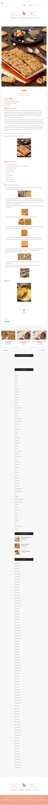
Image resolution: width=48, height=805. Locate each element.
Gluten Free (17, 440)
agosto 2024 (17, 581)
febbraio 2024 (17, 595)
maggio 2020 (17, 713)
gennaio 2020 (17, 724)
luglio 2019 (17, 740)
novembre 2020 (18, 697)
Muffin (16, 459)
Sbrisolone (17, 504)
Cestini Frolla (17, 389)
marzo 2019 (17, 751)
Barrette (16, 378)
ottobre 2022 (17, 635)
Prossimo (43, 350)
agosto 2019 (17, 738)
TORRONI (17, 520)
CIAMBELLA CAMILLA (25, 551)
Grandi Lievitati (18, 442)
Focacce (16, 432)
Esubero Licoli (17, 429)
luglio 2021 (17, 676)
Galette (16, 434)
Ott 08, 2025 (23, 547)
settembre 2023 (18, 606)
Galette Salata (17, 437)
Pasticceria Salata (18, 488)
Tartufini (16, 518)
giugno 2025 (17, 568)
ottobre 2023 (17, 603)
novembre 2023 (18, 600)
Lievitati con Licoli (18, 450)
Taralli (16, 512)
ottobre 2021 (17, 668)
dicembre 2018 (17, 759)
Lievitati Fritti (17, 453)
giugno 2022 (17, 646)
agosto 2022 (17, 641)
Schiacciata (17, 507)
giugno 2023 (17, 614)
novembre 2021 (18, 665)
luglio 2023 (17, 611)
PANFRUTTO (17, 477)
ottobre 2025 (17, 563)
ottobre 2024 (17, 579)
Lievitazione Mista (18, 456)
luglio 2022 (17, 643)
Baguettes (17, 375)
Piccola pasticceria (18, 491)
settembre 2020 (18, 703)
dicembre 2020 (17, 694)
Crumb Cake (17, 410)
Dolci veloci (17, 426)
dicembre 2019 (17, 727)
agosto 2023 (17, 608)
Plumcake (16, 496)
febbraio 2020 (17, 721)
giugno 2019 (17, 743)
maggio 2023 (17, 616)
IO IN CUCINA (28, 1)
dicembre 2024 (17, 573)
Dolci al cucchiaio (18, 421)
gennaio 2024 (17, 598)
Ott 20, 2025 (23, 540)
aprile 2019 (17, 748)
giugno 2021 (17, 678)
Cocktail (16, 399)
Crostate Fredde (18, 407)
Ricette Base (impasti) (19, 499)
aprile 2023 (17, 619)
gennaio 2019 (17, 756)
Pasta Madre (17, 483)
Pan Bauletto (17, 461)
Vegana (16, 528)
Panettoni (17, 475)
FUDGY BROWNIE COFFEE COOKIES (24, 342)
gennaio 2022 (17, 660)
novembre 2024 (18, 576)
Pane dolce (17, 472)
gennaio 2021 (17, 692)
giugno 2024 (17, 584)
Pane (16, 469)
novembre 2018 (18, 762)
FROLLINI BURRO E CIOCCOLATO (8, 342)
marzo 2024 (17, 592)
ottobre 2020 (17, 700)
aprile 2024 (17, 590)
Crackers (16, 402)
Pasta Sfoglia (17, 485)
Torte (16, 523)
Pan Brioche (17, 464)
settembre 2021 (18, 670)
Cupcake (16, 413)
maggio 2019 (17, 746)
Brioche (16, 383)
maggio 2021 (17, 681)
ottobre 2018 (17, 764)
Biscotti (24, 90)
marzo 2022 (17, 654)
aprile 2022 (17, 651)
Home (22, 1)
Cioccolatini (17, 397)
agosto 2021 (17, 673)
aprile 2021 (17, 684)
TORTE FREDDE (18, 526)
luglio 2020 (17, 708)
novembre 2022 (18, 633)
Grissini (16, 445)
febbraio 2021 (17, 689)
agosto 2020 (17, 705)
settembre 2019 (18, 735)
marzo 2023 (17, 622)
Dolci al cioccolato (18, 418)
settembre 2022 (18, 638)
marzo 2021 (17, 686)
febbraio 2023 (17, 625)
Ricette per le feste (18, 502)
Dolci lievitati (17, 424)
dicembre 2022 (17, 630)
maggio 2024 (17, 587)
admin (28, 95)
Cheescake (17, 391)
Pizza (16, 494)
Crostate (16, 405)
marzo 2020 (17, 719)
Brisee (16, 386)
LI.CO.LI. (16, 448)
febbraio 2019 (17, 754)
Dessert (16, 415)
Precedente (5, 350)
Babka (16, 372)
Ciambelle (16, 394)
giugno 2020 (17, 711)
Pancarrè (16, 467)
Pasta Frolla (17, 480)
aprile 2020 (17, 716)
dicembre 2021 (17, 662)
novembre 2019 (18, 729)
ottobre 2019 (17, 732)
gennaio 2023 (17, 627)
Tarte (16, 515)
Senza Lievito (17, 510)
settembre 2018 (18, 767)
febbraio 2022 (17, 657)
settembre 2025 (18, 565)
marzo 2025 (17, 571)
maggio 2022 (17, 649)
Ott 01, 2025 (23, 552)
